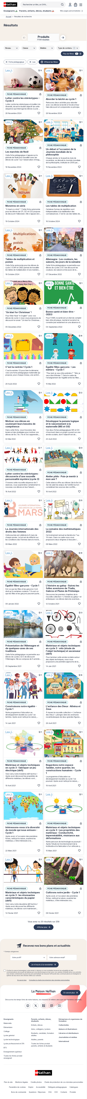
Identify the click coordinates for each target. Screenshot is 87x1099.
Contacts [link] (63, 1092)
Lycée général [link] (9, 1035)
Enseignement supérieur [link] (13, 1052)
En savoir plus (22, 980)
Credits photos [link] (36, 1082)
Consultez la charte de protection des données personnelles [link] (49, 980)
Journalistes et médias (68, 1037)
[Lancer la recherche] (62, 4)
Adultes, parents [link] (37, 1039)
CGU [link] (50, 1092)
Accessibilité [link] (40, 1087)
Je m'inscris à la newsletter (42, 964)
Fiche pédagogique (16, 62)
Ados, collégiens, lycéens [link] (40, 1029)
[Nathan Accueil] (10, 4)
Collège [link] (7, 1031)
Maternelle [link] (8, 1023)
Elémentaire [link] (8, 1027)
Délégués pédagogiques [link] (57, 1087)
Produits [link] (73, 1092)
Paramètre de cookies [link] (17, 1087)
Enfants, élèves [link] (37, 1025)
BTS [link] (5, 1048)
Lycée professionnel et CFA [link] (14, 1044)
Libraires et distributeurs (69, 1033)
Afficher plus (42, 927)
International (64, 1041)
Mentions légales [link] (21, 1082)
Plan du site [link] (8, 1082)
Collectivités (64, 1025)
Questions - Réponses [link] (37, 1092)
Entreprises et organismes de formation (70, 1020)
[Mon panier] (75, 4)
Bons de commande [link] (18, 1092)
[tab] (43, 38)
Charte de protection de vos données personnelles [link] (63, 1082)
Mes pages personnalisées (70, 11)
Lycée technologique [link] (11, 1039)
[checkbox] (5, 971)
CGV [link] (56, 1092)
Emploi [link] (30, 1087)
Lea (33, 62)
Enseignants (8, 1019)
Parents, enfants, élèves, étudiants (41, 1020)
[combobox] (11, 48)
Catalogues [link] (74, 1087)
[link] (27, 1005)
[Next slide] (63, 37)
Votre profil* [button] (16, 957)
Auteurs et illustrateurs (68, 1029)
